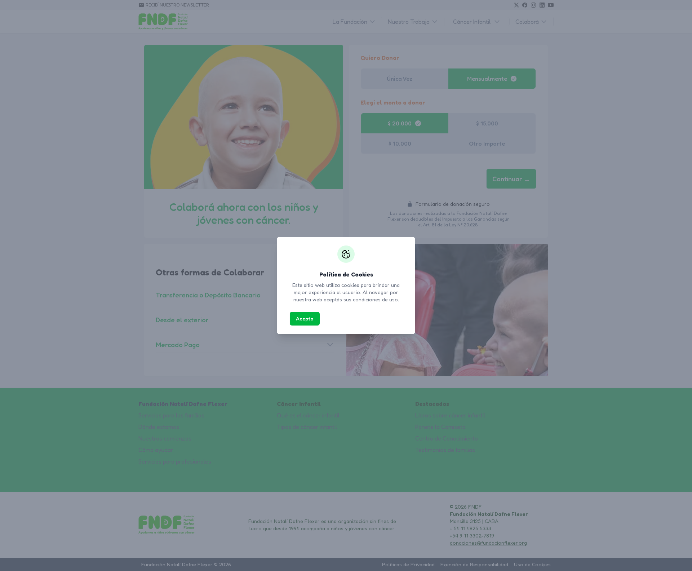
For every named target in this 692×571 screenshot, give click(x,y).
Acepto (305, 318)
